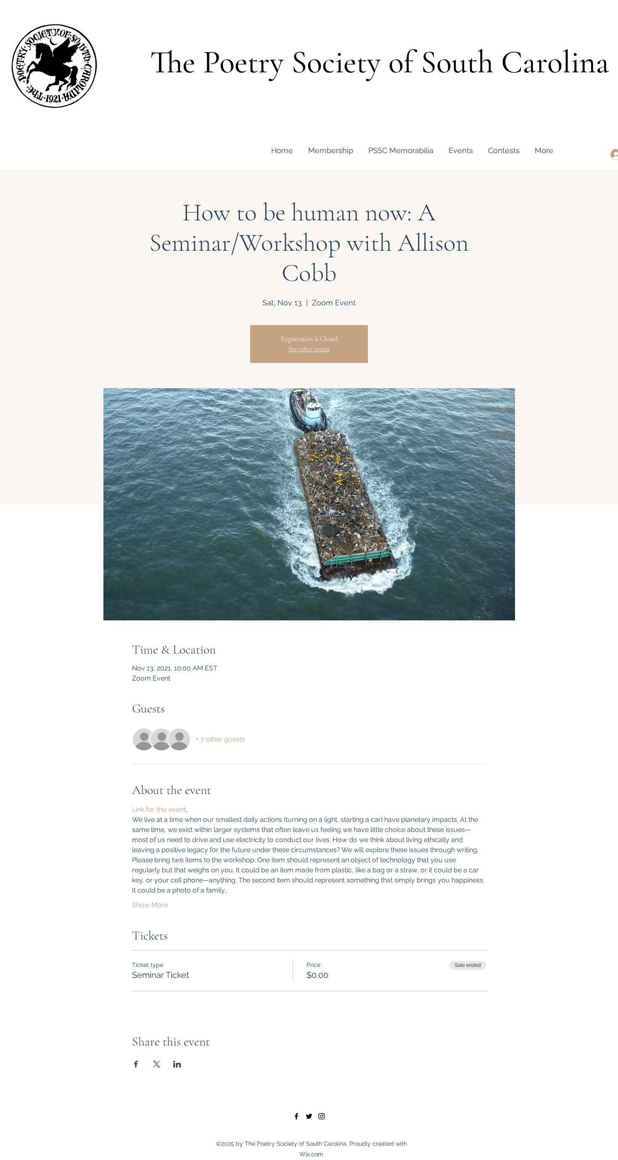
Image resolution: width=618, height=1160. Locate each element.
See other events (309, 349)
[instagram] (321, 1116)
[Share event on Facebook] (136, 1064)
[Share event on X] (157, 1064)
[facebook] (296, 1116)
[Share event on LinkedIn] (177, 1064)
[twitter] (309, 1116)
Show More (150, 905)
